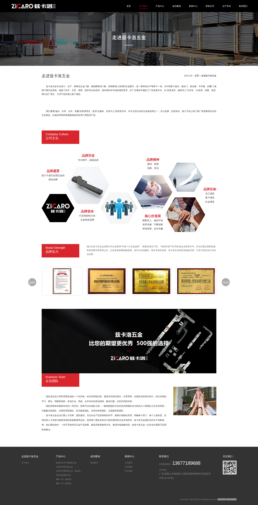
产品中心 (160, 6)
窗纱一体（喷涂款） (64, 483)
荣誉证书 (210, 6)
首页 (129, 6)
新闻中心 (193, 6)
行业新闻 (128, 467)
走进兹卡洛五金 (208, 76)
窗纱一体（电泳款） (64, 479)
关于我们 (143, 6)
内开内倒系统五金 (63, 475)
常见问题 (128, 471)
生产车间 (226, 6)
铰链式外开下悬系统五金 (66, 463)
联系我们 (243, 6)
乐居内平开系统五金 (64, 467)
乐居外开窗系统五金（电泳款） (69, 471)
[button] (32, 282)
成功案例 (176, 6)
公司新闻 (128, 463)
